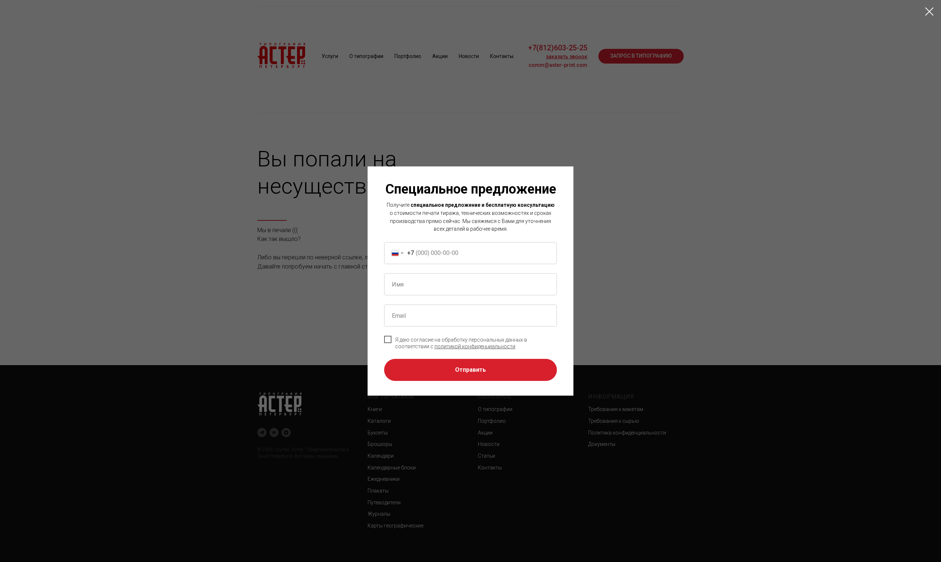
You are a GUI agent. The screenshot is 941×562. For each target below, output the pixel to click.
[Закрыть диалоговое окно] (929, 11)
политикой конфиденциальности (474, 346)
